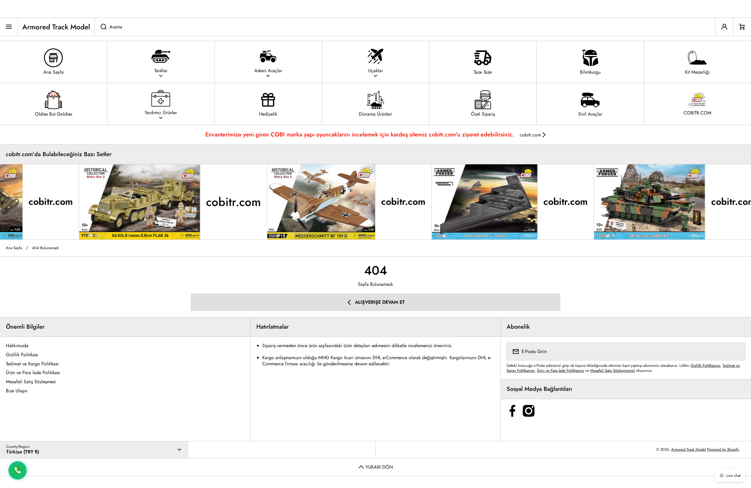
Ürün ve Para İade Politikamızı (560, 370)
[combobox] (405, 27)
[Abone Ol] (737, 351)
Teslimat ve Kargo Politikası (32, 363)
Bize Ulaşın (16, 390)
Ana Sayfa (14, 248)
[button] (742, 27)
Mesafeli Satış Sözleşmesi (31, 381)
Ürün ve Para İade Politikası (33, 372)
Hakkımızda (17, 345)
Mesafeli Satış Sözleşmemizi (612, 370)
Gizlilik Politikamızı (705, 365)
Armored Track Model (688, 449)
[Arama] (100, 27)
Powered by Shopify (723, 449)
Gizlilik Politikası (22, 354)
